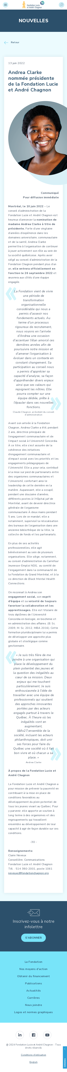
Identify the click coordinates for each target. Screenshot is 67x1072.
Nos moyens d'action (33, 969)
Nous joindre (33, 1005)
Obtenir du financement (33, 976)
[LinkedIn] (20, 1035)
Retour (15, 42)
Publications (33, 983)
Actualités (33, 991)
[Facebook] (33, 1035)
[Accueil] (33, 8)
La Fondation (33, 962)
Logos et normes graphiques (33, 1012)
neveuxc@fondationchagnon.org (28, 873)
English (34, 1062)
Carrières (33, 998)
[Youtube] (47, 1035)
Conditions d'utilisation (33, 1055)
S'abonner (33, 938)
